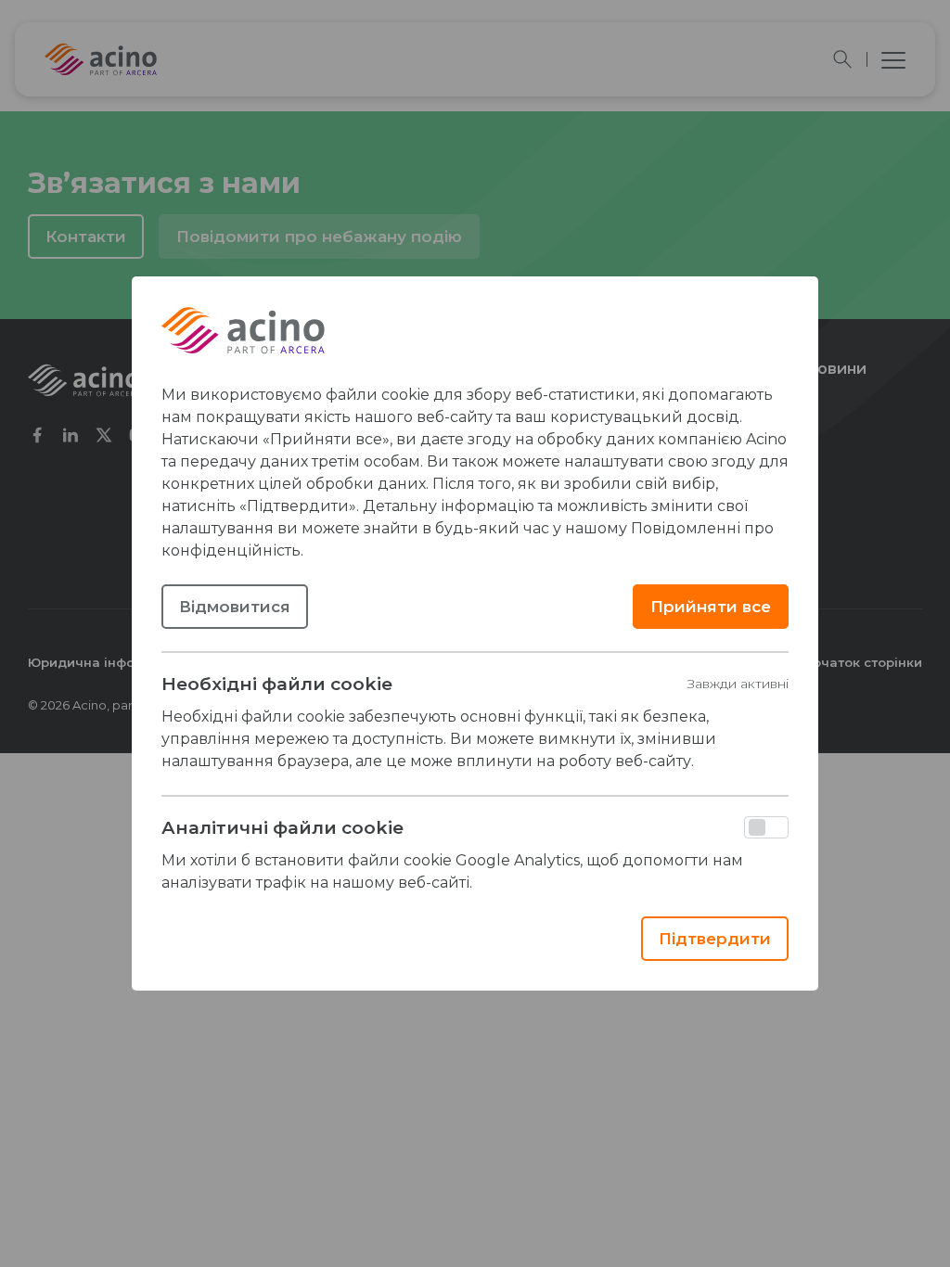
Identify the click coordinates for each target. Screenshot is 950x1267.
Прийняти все (710, 606)
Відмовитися (234, 606)
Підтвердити (715, 938)
